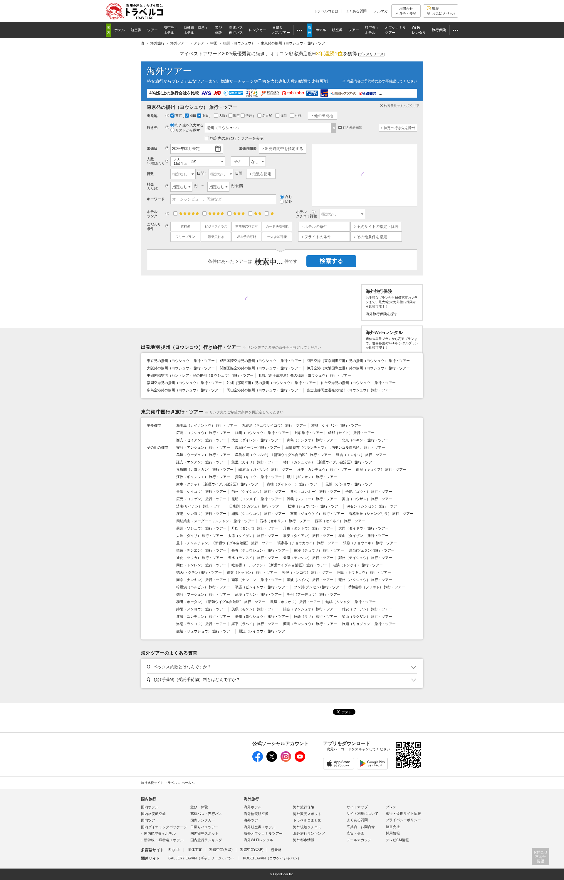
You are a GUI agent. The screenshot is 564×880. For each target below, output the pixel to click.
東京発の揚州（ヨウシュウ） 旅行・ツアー (181, 361)
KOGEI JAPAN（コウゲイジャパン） (272, 858)
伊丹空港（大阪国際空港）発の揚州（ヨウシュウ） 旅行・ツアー (358, 368)
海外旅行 (251, 799)
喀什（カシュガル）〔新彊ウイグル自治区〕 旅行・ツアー (329, 462)
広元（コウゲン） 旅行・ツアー (201, 499)
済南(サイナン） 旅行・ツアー (200, 506)
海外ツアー (169, 71)
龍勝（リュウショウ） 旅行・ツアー (205, 631)
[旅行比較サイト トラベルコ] (143, 43)
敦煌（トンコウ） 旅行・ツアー (307, 572)
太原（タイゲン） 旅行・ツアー (253, 536)
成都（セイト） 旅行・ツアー (351, 433)
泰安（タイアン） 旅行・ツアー (308, 536)
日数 (150, 174)
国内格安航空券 (153, 814)
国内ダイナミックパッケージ (164, 827)
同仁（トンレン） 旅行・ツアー (201, 565)
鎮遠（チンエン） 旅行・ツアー (201, 550)
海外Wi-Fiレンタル (258, 840)
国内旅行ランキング (206, 840)
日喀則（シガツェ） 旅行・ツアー (256, 506)
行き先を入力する (189, 125)
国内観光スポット (204, 833)
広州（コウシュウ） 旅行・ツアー (203, 433)
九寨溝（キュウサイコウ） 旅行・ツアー (274, 425)
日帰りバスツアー (204, 827)
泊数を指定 (261, 174)
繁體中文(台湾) (221, 850)
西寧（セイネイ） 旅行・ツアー (340, 521)
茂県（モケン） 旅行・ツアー (254, 609)
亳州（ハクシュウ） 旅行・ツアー (365, 580)
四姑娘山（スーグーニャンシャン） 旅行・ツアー (215, 521)
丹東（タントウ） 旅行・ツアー (308, 528)
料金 (152, 186)
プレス (391, 807)
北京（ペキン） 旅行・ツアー (365, 440)
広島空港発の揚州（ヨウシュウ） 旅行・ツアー (184, 390)
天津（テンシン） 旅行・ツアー (308, 558)
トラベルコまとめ (307, 820)
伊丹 (249, 115)
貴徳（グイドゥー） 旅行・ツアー (293, 484)
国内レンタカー (202, 820)
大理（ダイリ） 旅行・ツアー (199, 536)
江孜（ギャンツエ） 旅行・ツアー (203, 477)
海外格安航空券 (256, 814)
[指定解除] (334, 128)
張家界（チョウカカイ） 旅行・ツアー (307, 543)
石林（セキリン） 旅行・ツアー (285, 521)
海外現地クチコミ (307, 827)
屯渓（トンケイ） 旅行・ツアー (358, 565)
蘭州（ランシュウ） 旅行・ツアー (310, 624)
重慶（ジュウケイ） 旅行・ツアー (317, 514)
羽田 (205, 115)
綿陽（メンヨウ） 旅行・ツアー (201, 609)
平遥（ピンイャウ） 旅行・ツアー (262, 587)
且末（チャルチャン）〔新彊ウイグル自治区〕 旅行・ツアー (224, 543)
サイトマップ (357, 807)
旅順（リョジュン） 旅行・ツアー (369, 624)
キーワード (155, 199)
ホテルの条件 (315, 226)
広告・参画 (355, 833)
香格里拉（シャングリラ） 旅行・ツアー (381, 514)
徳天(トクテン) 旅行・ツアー (199, 572)
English (174, 850)
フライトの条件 (317, 237)
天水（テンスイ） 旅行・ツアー (253, 558)
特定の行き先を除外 (399, 128)
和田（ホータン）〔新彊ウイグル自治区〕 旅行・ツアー (220, 602)
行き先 (152, 128)
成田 (193, 115)
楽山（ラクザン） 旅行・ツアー (367, 617)
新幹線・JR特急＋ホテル (164, 840)
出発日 (152, 148)
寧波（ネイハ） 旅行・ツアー (310, 580)
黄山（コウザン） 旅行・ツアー (367, 499)
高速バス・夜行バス (206, 814)
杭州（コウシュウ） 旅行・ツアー (262, 433)
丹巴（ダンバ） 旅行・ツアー (254, 528)
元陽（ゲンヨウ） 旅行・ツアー (350, 484)
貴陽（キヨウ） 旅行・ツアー (258, 477)
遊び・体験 (199, 807)
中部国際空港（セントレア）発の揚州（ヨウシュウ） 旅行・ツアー (200, 375)
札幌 (298, 115)
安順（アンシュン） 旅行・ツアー (203, 447)
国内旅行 (148, 799)
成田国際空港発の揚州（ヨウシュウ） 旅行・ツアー (261, 361)
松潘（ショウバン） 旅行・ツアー (315, 506)
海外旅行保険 (303, 807)
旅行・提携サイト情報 (403, 813)
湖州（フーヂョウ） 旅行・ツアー (313, 594)
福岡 (284, 115)
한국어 (276, 850)
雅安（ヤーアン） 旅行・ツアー (367, 609)
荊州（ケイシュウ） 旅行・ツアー (258, 492)
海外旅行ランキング (309, 833)
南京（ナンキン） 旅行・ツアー (201, 580)
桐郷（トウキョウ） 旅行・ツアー (364, 572)
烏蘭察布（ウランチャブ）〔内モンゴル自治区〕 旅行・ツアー (335, 447)
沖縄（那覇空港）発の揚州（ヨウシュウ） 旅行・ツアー (271, 383)
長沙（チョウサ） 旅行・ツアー (319, 550)
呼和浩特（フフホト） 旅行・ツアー (376, 587)
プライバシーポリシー (403, 820)
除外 (288, 202)
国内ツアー (150, 820)
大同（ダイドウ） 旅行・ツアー (363, 528)
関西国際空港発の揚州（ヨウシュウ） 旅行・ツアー (261, 368)
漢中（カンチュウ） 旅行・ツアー (324, 469)
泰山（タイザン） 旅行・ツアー (363, 536)
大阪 (222, 115)
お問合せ (406, 10)
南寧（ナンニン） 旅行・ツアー (256, 580)
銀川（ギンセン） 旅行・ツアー (312, 477)
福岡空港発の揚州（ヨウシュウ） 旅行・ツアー (184, 383)
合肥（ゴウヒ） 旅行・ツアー (368, 492)
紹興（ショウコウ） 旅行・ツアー (258, 514)
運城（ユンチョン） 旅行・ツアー (203, 617)
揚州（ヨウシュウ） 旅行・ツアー (262, 617)
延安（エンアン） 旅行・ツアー (201, 462)
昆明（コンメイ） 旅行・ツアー (256, 499)
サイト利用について (362, 813)
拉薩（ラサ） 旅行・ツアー (315, 617)
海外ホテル (252, 807)
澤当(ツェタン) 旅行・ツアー (372, 550)
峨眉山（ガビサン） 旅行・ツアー (265, 469)
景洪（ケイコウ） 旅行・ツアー (201, 492)
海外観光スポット (307, 814)
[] (371, 54)
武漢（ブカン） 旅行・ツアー (258, 594)
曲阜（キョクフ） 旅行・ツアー (381, 469)
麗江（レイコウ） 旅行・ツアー (264, 631)
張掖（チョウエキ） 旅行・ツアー (370, 543)
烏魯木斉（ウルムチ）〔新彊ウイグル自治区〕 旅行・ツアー (283, 455)
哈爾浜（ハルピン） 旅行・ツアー (203, 587)
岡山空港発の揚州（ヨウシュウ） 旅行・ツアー (264, 390)
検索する (331, 261)
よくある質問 (356, 11)
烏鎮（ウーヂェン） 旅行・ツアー (203, 455)
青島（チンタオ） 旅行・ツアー (312, 440)
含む (288, 197)
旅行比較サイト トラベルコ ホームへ (167, 782)
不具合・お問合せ (361, 827)
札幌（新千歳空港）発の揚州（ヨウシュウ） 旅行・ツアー (304, 375)
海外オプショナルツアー (263, 833)
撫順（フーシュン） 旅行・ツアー (203, 594)
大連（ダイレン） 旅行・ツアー (256, 440)
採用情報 (393, 833)
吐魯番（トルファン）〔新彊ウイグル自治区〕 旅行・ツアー (279, 565)
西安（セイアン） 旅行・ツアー (201, 440)
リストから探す (187, 130)
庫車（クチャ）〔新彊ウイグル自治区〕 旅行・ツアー (219, 484)
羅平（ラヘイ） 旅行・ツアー (254, 624)
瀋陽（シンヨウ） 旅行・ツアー (201, 514)
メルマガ (381, 11)
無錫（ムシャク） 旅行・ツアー (350, 602)
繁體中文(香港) (251, 850)
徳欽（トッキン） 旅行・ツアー (252, 572)
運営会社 (393, 827)
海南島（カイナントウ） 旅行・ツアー (206, 425)
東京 (179, 115)
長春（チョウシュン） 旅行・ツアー (260, 550)
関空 (237, 115)
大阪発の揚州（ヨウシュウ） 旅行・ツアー (181, 368)
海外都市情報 (303, 840)
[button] (281, 667)
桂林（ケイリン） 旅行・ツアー (336, 425)
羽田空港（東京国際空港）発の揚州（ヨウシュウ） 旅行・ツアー (358, 361)
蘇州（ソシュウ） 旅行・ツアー (201, 528)
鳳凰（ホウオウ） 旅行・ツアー (295, 602)
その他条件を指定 (372, 237)
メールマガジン (359, 840)
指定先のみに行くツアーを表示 (236, 138)
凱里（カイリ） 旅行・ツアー (254, 462)
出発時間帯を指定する (284, 148)
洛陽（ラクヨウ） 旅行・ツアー (201, 624)
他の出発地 (323, 115)
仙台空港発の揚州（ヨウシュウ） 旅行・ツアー (358, 383)
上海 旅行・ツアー (308, 433)
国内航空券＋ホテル (160, 833)
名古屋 (267, 115)
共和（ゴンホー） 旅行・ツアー (315, 492)
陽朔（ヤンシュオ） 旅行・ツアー (310, 609)
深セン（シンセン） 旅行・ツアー (373, 506)
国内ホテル (150, 807)
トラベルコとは (326, 11)
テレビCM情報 (397, 840)
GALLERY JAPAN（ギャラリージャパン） (202, 858)
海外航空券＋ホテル (260, 827)
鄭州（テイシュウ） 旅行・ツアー (365, 558)
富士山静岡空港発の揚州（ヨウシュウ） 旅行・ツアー (349, 390)
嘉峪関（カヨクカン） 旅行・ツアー (205, 469)
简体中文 (195, 850)
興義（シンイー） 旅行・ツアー (312, 499)
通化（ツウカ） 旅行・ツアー (199, 558)
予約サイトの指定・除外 (378, 226)
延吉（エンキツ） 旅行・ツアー (361, 455)
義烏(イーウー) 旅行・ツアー (258, 447)
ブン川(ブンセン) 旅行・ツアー (318, 587)
